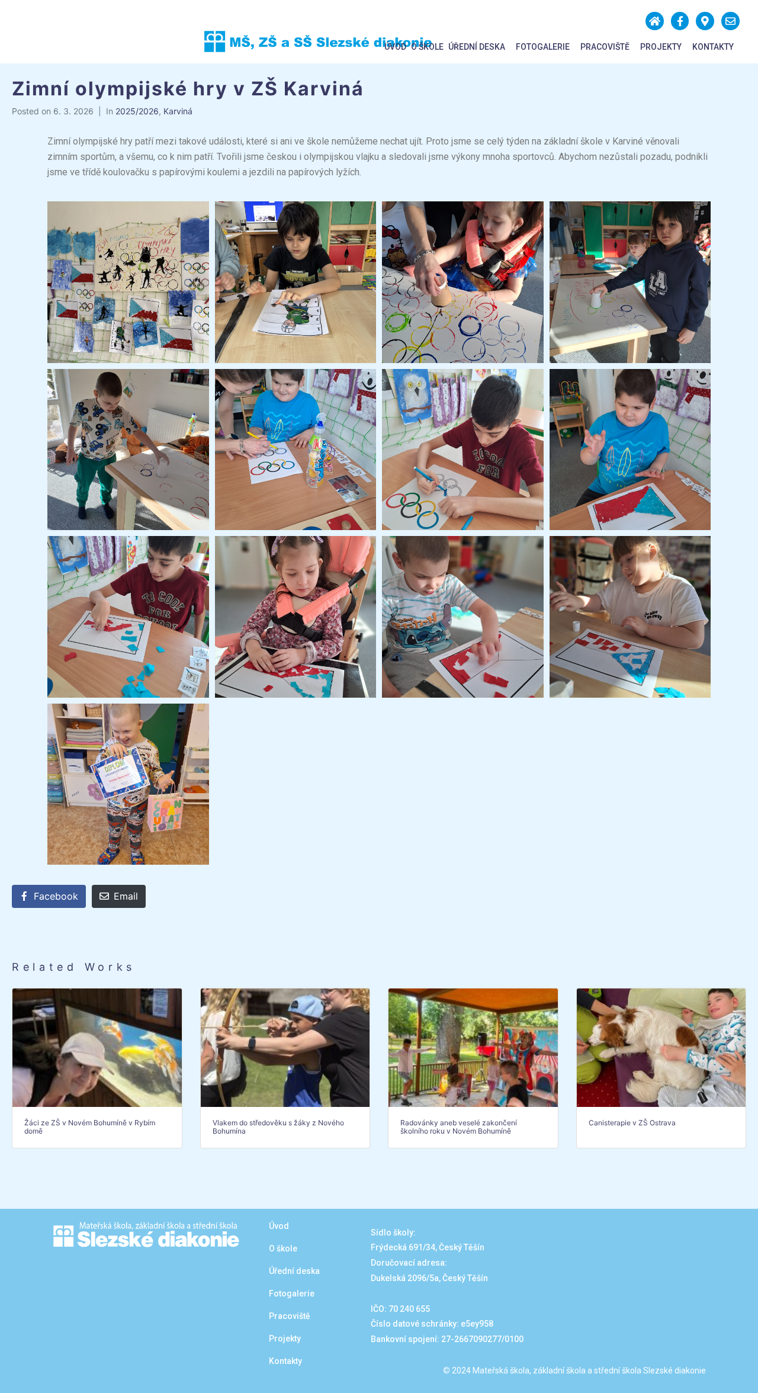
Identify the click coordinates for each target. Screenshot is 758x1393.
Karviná (177, 111)
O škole (427, 47)
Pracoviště (604, 47)
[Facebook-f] (680, 21)
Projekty (661, 47)
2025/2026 (137, 111)
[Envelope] (730, 21)
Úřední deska (476, 47)
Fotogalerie (543, 47)
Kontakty (713, 47)
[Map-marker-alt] (705, 21)
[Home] (654, 21)
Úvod (395, 47)
